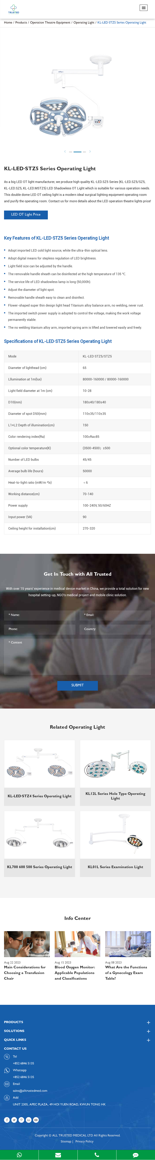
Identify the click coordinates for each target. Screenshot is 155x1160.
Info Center (77, 919)
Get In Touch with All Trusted (77, 574)
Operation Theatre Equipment (50, 23)
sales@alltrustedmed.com (30, 1091)
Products (21, 23)
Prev (65, 151)
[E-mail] (58, 1155)
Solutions (14, 1031)
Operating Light (83, 23)
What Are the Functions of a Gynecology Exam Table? (126, 973)
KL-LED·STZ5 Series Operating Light (121, 23)
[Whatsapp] (19, 1155)
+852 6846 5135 (23, 1077)
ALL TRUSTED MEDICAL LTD (72, 1135)
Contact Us (15, 1049)
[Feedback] (135, 1155)
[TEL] (97, 1155)
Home (8, 23)
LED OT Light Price (26, 215)
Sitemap (66, 1141)
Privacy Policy (84, 1141)
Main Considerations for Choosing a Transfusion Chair (25, 973)
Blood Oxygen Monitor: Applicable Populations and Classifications (75, 973)
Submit (77, 686)
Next (90, 151)
